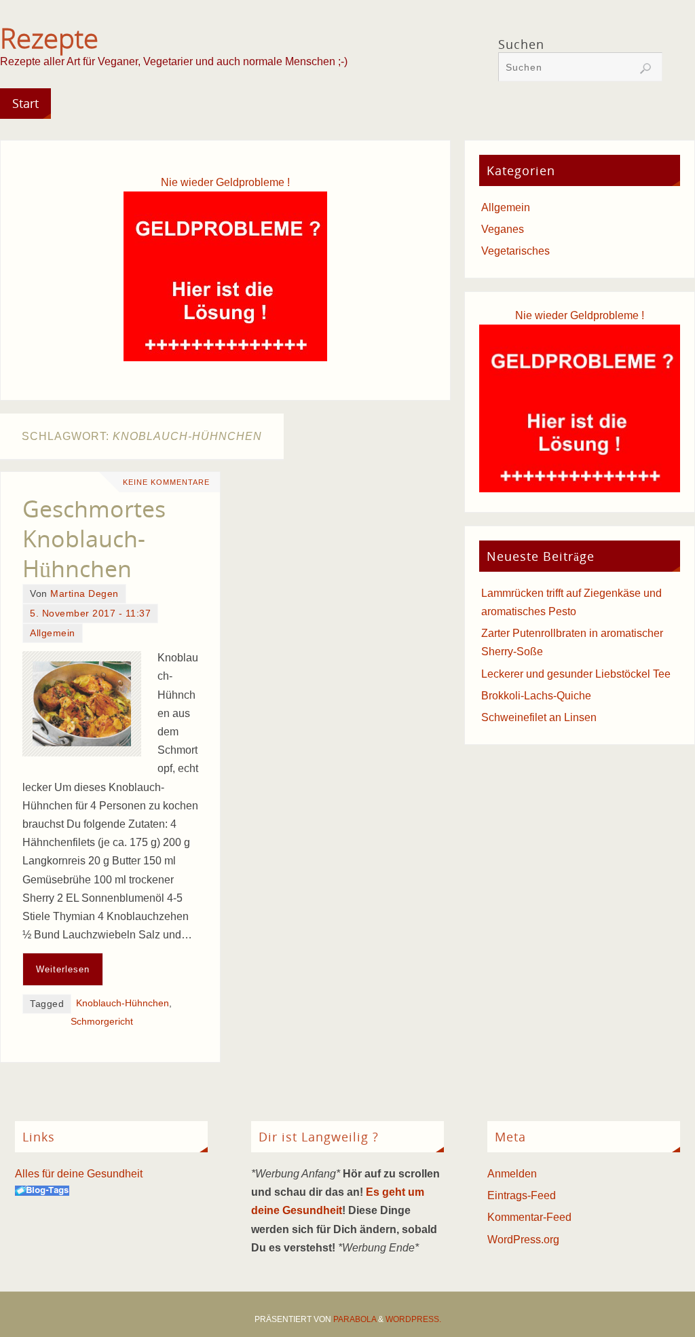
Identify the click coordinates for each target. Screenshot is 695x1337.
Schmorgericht (102, 1022)
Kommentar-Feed (529, 1217)
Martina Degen (84, 594)
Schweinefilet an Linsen (539, 717)
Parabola (354, 1319)
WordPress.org (523, 1239)
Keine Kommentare (166, 482)
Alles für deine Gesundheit (79, 1173)
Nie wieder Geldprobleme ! (225, 182)
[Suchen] (645, 68)
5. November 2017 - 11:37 (90, 613)
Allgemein (52, 633)
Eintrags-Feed (521, 1195)
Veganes (502, 229)
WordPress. (413, 1319)
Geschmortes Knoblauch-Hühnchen (94, 538)
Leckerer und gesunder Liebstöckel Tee (576, 674)
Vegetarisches (515, 251)
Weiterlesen (63, 969)
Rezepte (49, 38)
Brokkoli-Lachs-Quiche (536, 695)
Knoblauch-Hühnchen (122, 1003)
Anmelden (512, 1173)
